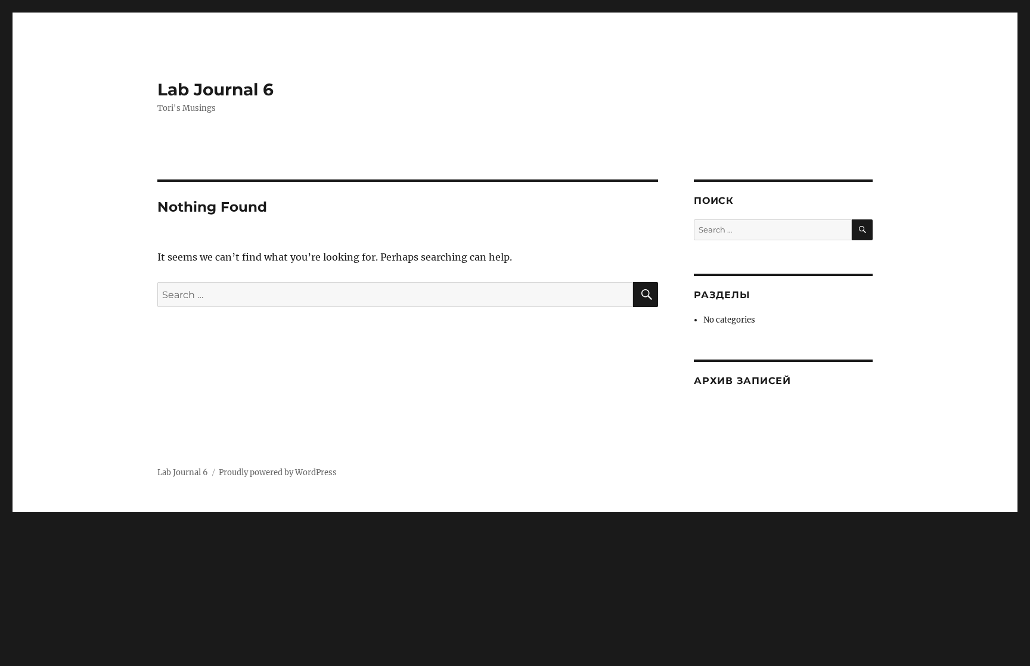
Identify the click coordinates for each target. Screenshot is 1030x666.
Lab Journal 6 (215, 89)
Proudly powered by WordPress (278, 472)
